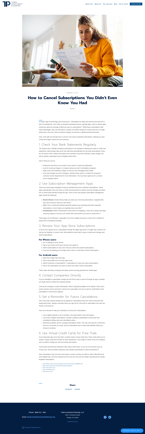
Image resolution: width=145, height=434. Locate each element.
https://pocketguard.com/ (49, 369)
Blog (115, 4)
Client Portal (136, 4)
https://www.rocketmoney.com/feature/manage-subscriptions (57, 365)
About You (89, 4)
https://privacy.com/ (48, 371)
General (72, 108)
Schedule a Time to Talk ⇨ (132, 430)
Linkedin (77, 389)
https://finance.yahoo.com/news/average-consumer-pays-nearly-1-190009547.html (63, 363)
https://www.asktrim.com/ (49, 367)
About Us (98, 4)
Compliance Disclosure (72, 421)
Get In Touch (123, 4)
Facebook (68, 389)
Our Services (107, 4)
